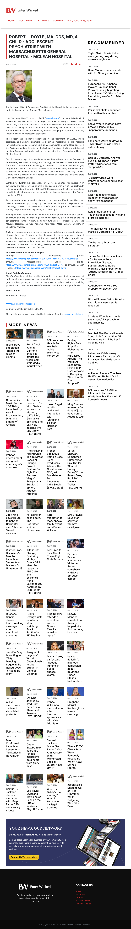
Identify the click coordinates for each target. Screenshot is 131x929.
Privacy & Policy (83, 903)
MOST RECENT (26, 20)
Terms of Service (84, 900)
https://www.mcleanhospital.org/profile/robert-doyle (40, 268)
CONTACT (58, 20)
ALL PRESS (43, 20)
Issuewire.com (52, 118)
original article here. (73, 314)
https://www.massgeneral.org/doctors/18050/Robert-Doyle (34, 265)
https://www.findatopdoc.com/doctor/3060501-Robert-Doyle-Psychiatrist (42, 258)
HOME (11, 20)
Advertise (80, 894)
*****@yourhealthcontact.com (20, 303)
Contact (80, 897)
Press (78, 891)
